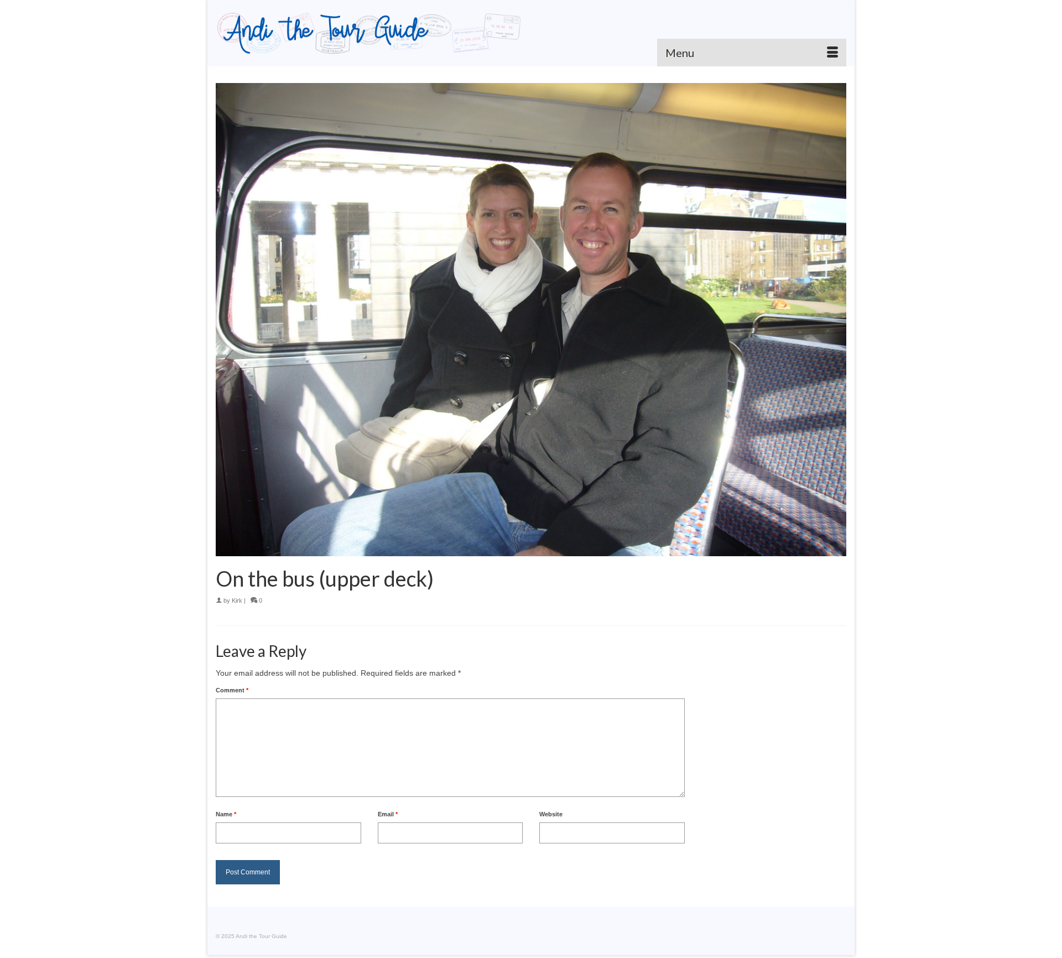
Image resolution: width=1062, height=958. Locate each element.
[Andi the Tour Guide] (369, 33)
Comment (232, 690)
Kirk (237, 600)
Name (226, 814)
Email (388, 814)
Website (551, 814)
